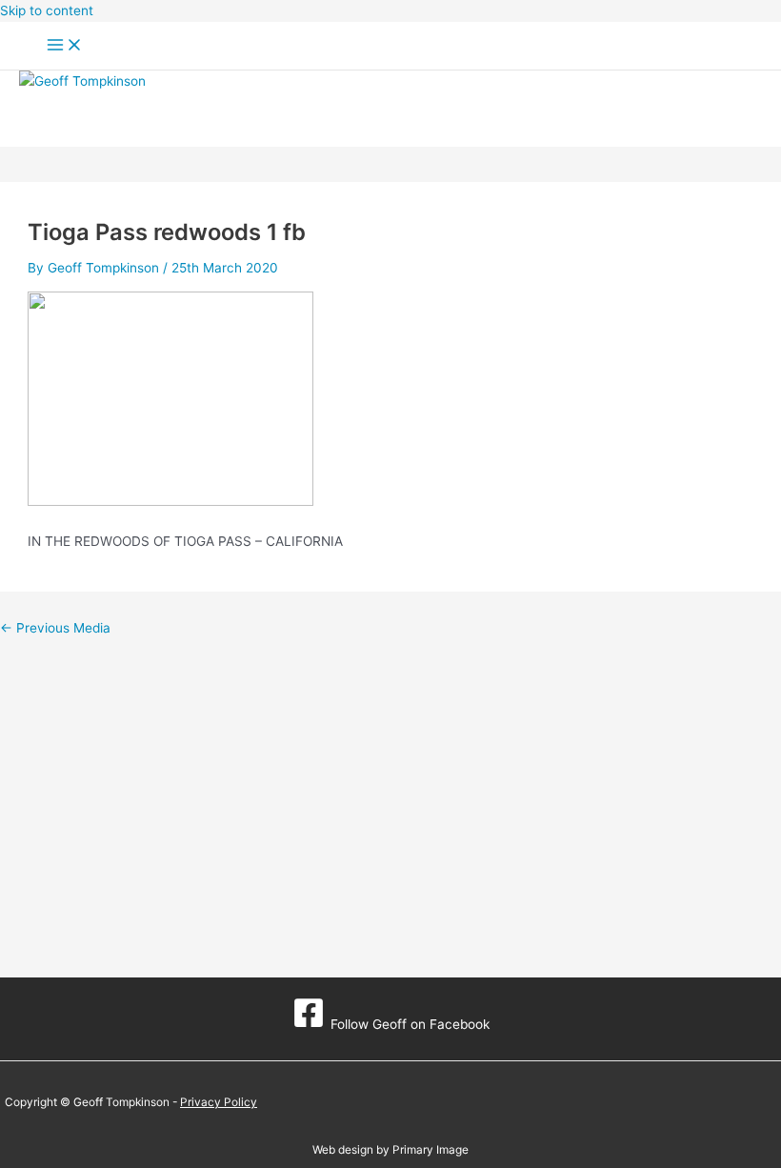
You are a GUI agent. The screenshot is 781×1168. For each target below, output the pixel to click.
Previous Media (55, 627)
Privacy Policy (218, 1102)
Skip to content (46, 10)
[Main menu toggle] (64, 46)
